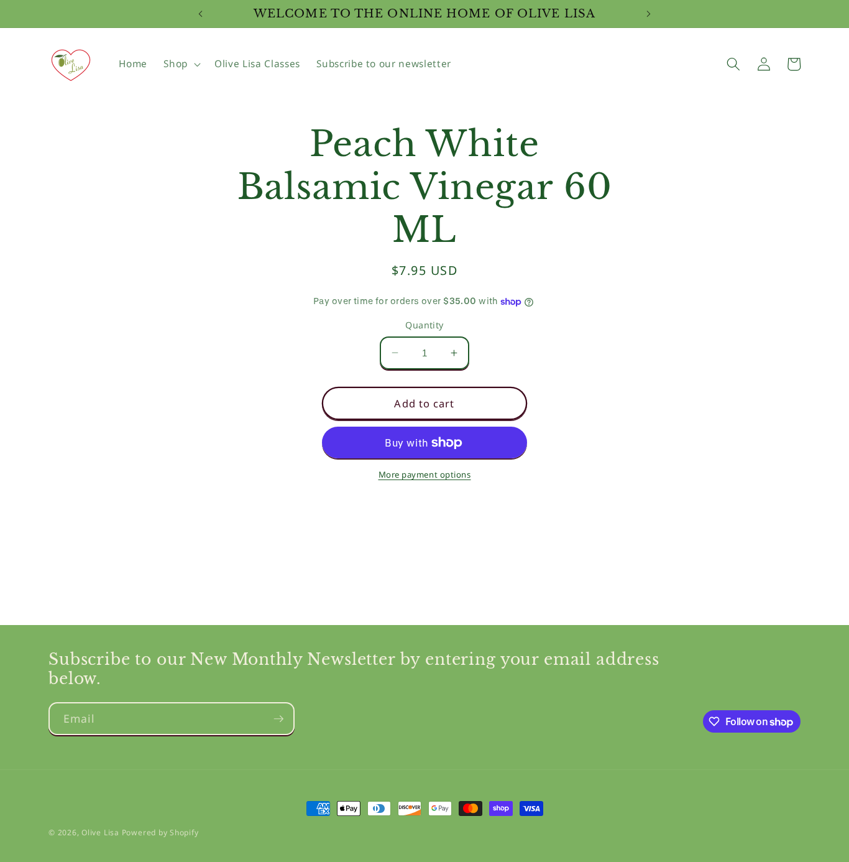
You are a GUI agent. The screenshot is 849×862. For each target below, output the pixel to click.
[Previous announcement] (200, 13)
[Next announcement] (649, 13)
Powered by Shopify (160, 832)
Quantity (424, 325)
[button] (180, 64)
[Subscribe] (278, 719)
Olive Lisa (100, 832)
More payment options (425, 474)
